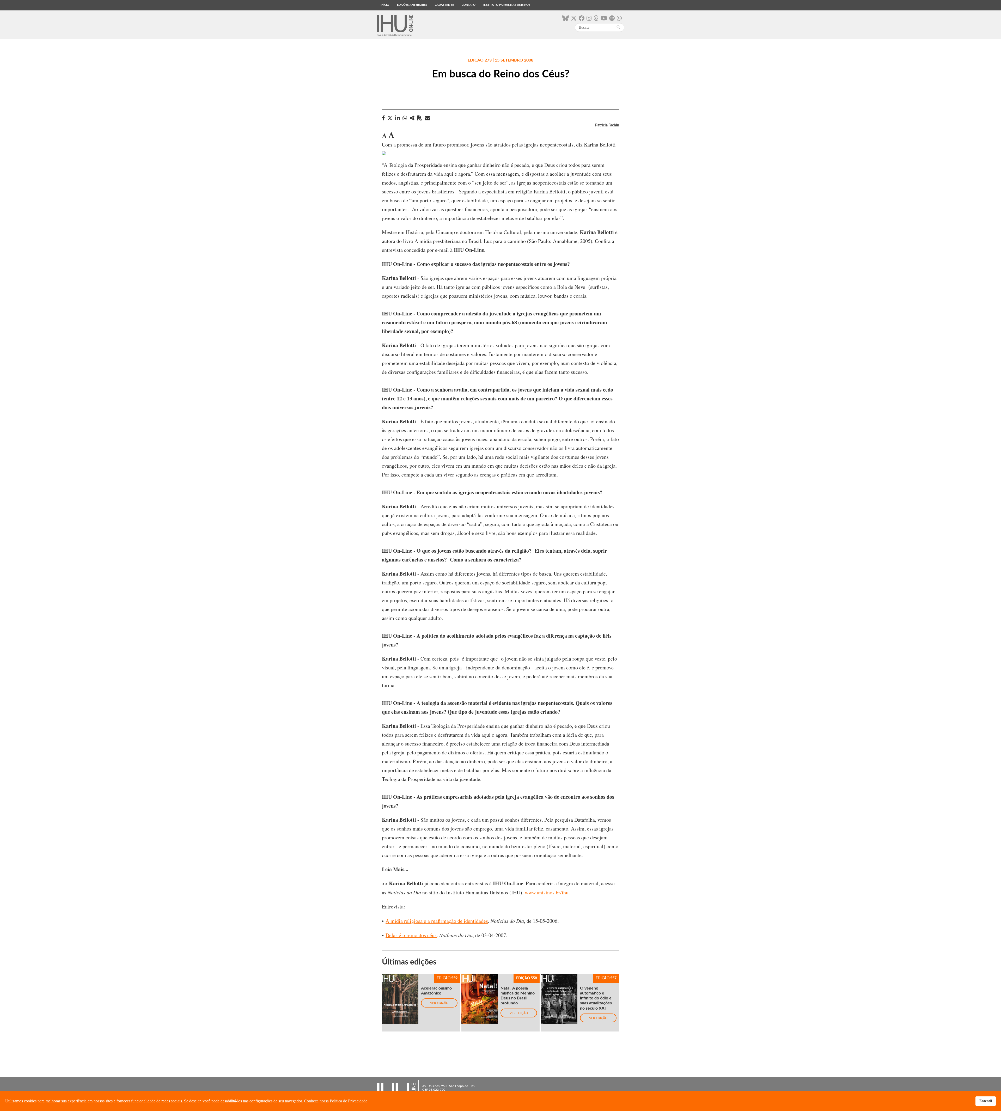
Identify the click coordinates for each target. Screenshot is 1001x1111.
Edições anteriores (412, 4)
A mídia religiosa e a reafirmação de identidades (437, 920)
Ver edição (439, 1002)
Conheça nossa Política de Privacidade (335, 1101)
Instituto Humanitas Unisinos (506, 4)
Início (385, 4)
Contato (468, 4)
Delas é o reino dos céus (411, 935)
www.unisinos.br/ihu (547, 892)
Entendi (985, 1101)
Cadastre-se (444, 4)
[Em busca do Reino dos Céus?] (412, 117)
